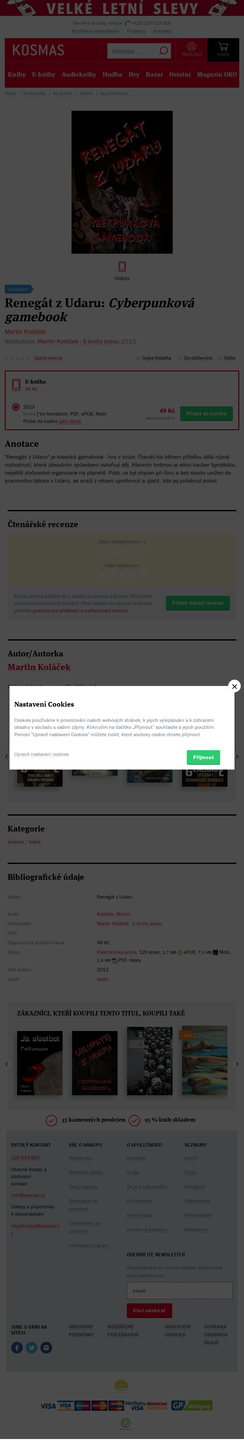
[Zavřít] (234, 686)
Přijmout (203, 757)
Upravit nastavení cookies (41, 754)
